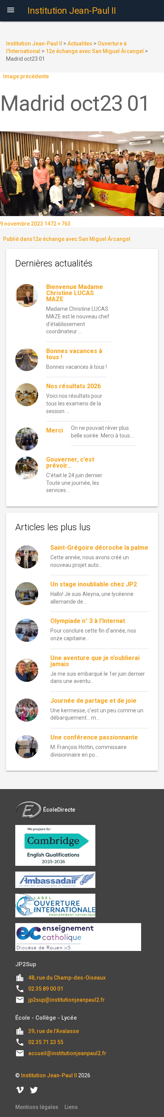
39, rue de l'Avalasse (53, 1031)
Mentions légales (36, 1107)
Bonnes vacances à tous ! (74, 354)
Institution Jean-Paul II (49, 1075)
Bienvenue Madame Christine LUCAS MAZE (74, 293)
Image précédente (26, 76)
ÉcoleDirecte (59, 810)
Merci (54, 430)
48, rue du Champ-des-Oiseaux (67, 978)
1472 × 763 (57, 224)
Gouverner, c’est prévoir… (70, 462)
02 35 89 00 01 (45, 989)
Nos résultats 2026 (73, 386)
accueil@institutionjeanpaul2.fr (67, 1053)
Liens (71, 1107)
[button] (11, 11)
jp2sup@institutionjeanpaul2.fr (66, 1000)
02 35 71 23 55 (45, 1042)
